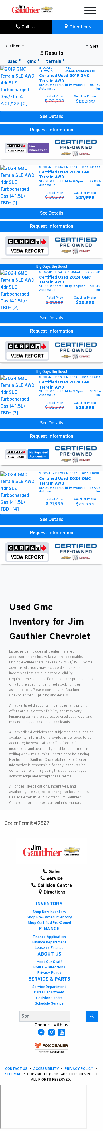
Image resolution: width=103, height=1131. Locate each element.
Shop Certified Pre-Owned (49, 923)
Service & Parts (49, 979)
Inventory (49, 904)
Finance (49, 929)
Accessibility (46, 1069)
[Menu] (90, 11)
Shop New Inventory (49, 912)
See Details (51, 116)
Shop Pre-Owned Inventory (49, 917)
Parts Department (49, 992)
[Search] (92, 1016)
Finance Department (49, 942)
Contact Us (16, 1069)
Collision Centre (49, 998)
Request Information (51, 130)
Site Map (13, 1074)
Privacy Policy (49, 973)
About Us (49, 954)
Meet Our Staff (49, 962)
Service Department (49, 987)
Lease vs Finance (49, 948)
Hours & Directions (49, 967)
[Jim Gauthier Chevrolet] (32, 8)
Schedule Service (49, 1003)
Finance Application (49, 937)
